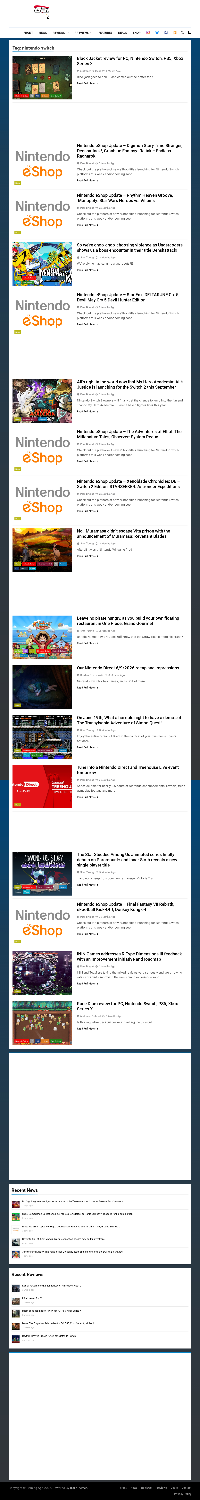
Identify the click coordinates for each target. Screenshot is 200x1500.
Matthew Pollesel (90, 71)
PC (32, 96)
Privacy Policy (182, 1494)
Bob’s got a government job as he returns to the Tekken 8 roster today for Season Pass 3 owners (72, 1201)
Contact (186, 1487)
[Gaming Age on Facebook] (166, 32)
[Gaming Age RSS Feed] (175, 32)
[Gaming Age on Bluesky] (157, 32)
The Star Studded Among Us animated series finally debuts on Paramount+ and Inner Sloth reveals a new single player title (127, 859)
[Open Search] (182, 32)
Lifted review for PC (32, 1298)
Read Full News (86, 83)
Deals (122, 33)
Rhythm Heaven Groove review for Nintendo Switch (49, 1336)
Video (17, 282)
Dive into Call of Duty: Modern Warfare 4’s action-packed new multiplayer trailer (63, 1239)
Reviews (59, 33)
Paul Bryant (87, 163)
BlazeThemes (78, 1487)
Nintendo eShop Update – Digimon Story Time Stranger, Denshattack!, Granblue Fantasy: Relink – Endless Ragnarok (129, 151)
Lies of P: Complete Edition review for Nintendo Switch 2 (51, 1285)
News (43, 33)
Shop (137, 33)
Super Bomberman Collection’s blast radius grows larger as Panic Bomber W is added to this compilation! (77, 1214)
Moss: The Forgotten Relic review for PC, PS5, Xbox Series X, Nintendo (58, 1323)
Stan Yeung (87, 257)
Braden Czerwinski (91, 675)
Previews (82, 33)
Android (18, 651)
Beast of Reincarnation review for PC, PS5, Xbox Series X (51, 1311)
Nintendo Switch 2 (30, 419)
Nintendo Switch (21, 96)
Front (28, 33)
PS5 (37, 96)
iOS (25, 651)
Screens (61, 277)
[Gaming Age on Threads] (148, 32)
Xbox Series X (56, 96)
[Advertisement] (120, 12)
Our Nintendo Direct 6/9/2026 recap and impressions (128, 667)
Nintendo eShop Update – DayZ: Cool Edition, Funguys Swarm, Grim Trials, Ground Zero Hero (71, 1226)
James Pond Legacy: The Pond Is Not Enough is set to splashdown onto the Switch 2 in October (72, 1251)
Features (105, 33)
